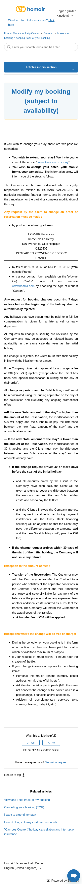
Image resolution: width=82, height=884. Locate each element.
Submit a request (56, 762)
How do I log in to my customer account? (30, 822)
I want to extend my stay (52, 162)
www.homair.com (23, 286)
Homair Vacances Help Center (21, 33)
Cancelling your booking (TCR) (24, 807)
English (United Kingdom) (66, 13)
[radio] (31, 743)
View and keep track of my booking (27, 799)
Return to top (12, 774)
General (48, 33)
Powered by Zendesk (65, 880)
